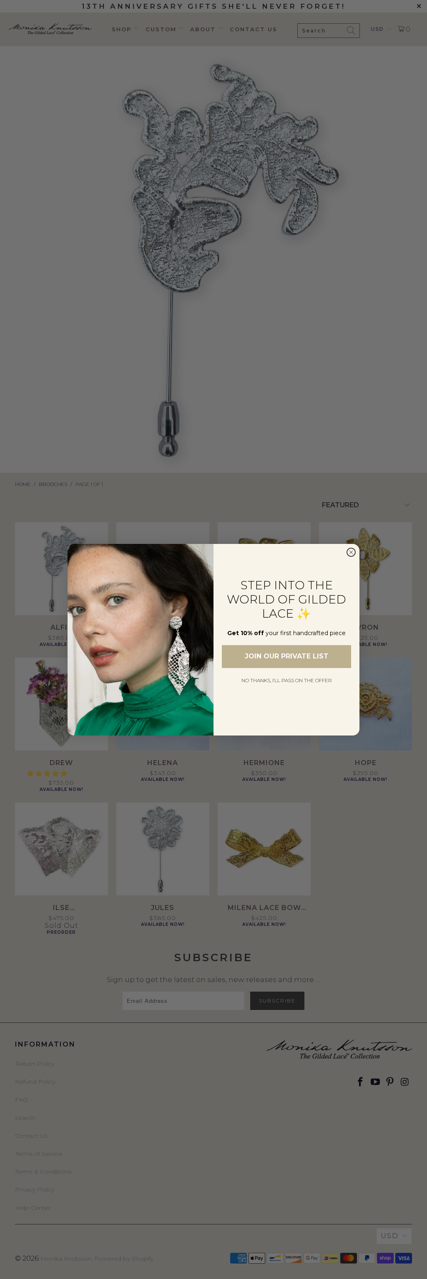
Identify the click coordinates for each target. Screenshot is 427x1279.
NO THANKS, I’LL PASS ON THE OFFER (286, 680)
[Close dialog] (351, 552)
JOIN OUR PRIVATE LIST (287, 656)
